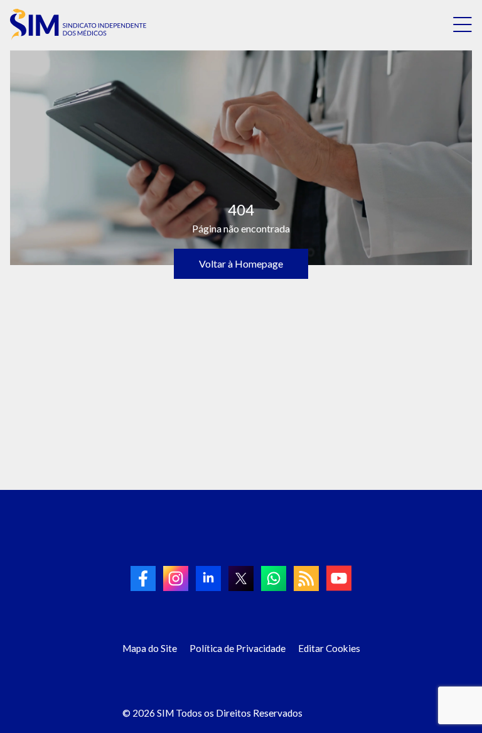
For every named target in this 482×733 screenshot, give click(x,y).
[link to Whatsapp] (273, 578)
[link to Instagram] (175, 578)
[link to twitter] (241, 578)
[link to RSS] (306, 578)
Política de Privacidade (238, 648)
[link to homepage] (78, 24)
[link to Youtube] (338, 578)
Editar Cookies (329, 648)
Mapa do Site (149, 648)
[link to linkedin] (208, 578)
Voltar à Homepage (241, 263)
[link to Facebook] (143, 578)
